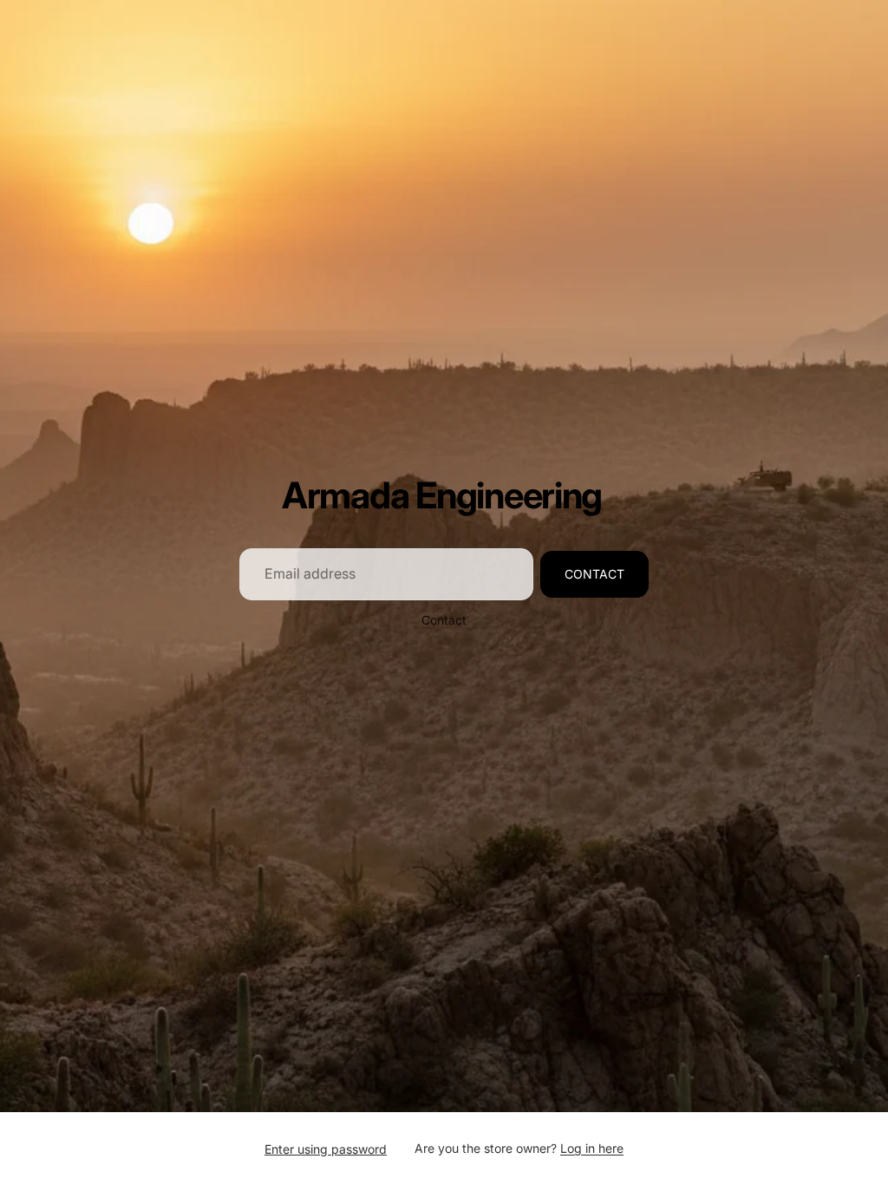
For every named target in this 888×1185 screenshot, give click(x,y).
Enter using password (325, 1149)
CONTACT (594, 573)
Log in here (592, 1148)
